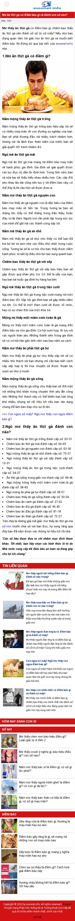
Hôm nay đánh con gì (19, 721)
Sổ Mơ (7, 729)
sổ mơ (6, 526)
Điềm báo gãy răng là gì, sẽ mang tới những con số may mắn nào (43, 838)
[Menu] (9, 4)
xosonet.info (64, 43)
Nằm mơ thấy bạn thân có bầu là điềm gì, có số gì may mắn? (44, 799)
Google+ (67, 904)
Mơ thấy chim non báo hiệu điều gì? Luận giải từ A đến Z (42, 738)
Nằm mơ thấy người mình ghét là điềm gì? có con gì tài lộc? (44, 784)
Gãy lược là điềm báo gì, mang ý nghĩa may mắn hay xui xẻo (44, 853)
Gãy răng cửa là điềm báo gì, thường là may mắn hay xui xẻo (44, 823)
